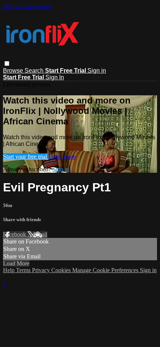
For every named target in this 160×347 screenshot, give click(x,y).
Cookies (61, 270)
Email (40, 234)
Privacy (41, 270)
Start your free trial (25, 156)
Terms (24, 270)
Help (9, 270)
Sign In (54, 77)
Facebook (15, 234)
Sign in (96, 70)
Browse (14, 70)
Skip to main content (27, 6)
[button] (6, 63)
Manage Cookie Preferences (106, 270)
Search (35, 70)
